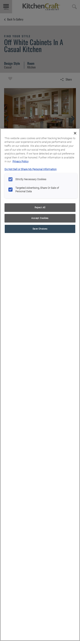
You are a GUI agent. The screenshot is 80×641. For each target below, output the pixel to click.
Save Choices (40, 228)
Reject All (40, 207)
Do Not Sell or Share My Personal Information (31, 169)
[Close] (75, 133)
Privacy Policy (21, 161)
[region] (40, 384)
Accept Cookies (40, 218)
